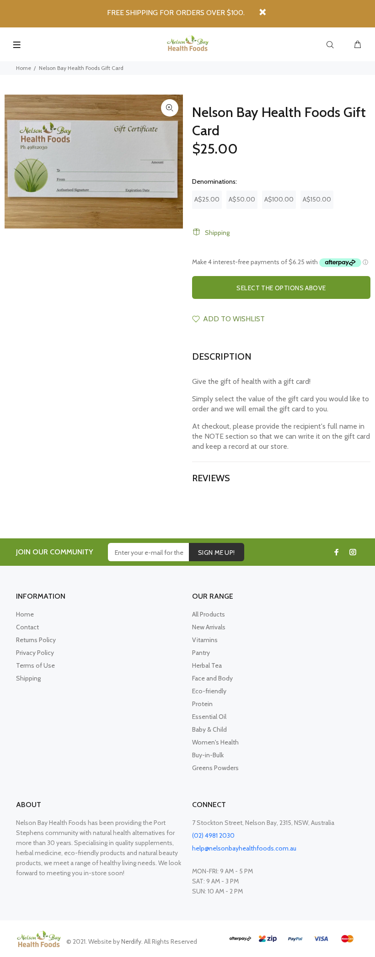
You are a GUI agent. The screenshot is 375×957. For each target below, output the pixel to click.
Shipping (217, 233)
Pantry (201, 653)
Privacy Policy (35, 653)
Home (23, 67)
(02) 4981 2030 (213, 835)
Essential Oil (209, 716)
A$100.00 (279, 199)
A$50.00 (242, 199)
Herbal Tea (207, 665)
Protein (202, 704)
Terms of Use (35, 665)
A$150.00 (317, 199)
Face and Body (212, 678)
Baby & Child (209, 729)
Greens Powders (215, 768)
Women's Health (215, 742)
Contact (27, 627)
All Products (208, 614)
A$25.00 (207, 199)
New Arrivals (208, 627)
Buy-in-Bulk (208, 755)
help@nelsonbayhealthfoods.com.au (244, 848)
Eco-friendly (209, 691)
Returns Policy (36, 640)
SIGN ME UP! (216, 552)
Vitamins (205, 640)
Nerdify (131, 941)
